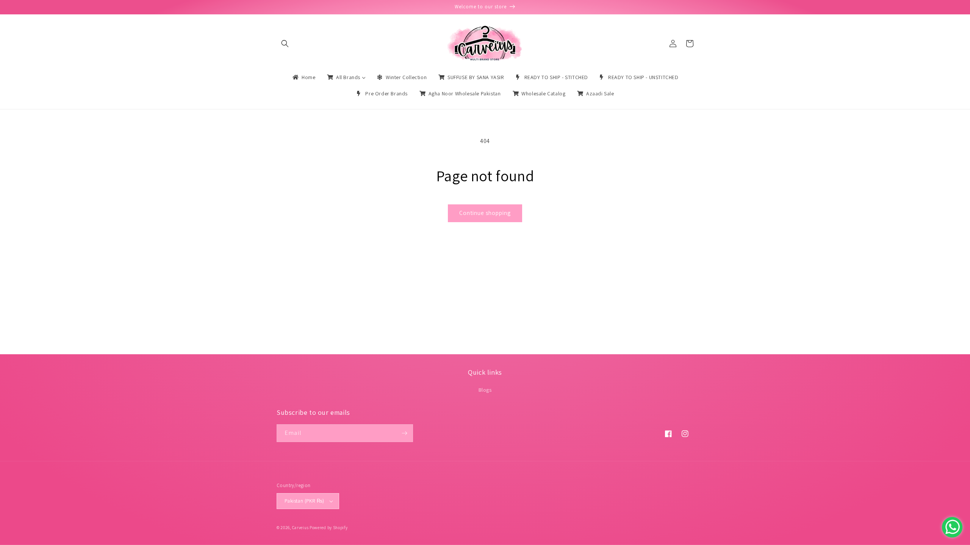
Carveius (300, 527)
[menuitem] (303, 77)
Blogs (485, 389)
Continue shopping (485, 212)
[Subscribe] (404, 433)
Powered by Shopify (329, 527)
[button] (285, 43)
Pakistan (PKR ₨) (304, 501)
